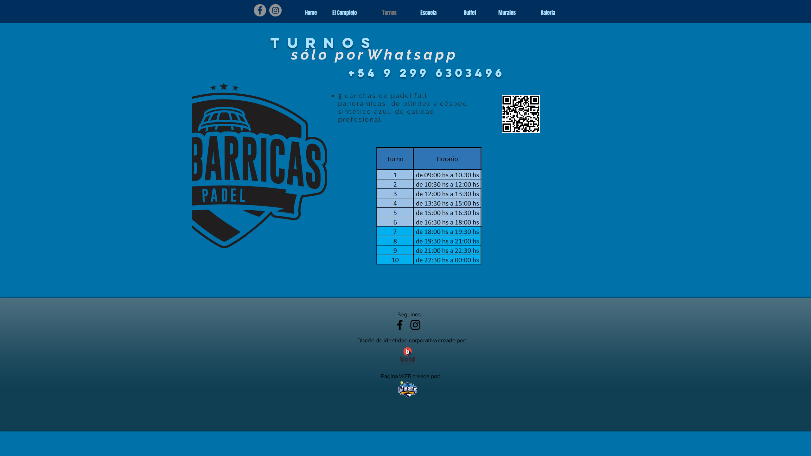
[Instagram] (275, 10)
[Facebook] (260, 10)
